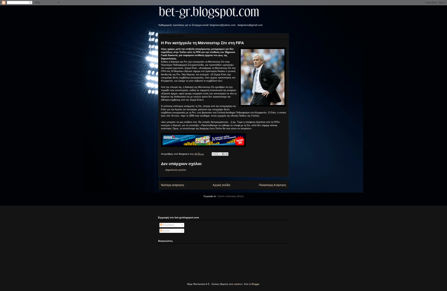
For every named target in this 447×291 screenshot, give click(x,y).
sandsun (238, 284)
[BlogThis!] (216, 154)
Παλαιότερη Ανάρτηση (272, 185)
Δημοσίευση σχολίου (175, 170)
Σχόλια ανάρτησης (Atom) (230, 196)
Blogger (255, 284)
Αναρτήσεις (168, 225)
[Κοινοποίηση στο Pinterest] (226, 154)
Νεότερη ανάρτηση (172, 185)
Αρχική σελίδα (221, 185)
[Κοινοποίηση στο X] (220, 154)
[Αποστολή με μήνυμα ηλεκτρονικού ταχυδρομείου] (213, 154)
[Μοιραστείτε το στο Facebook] (223, 154)
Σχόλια (166, 230)
